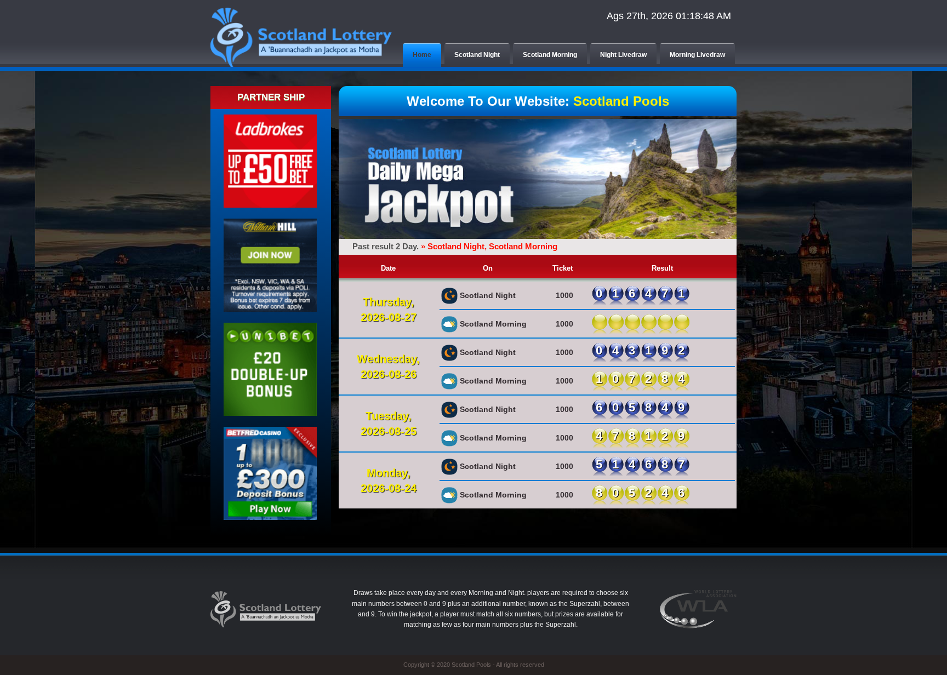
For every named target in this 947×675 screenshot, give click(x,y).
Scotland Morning (550, 55)
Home (422, 55)
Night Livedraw (623, 55)
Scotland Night (477, 55)
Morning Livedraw (697, 55)
